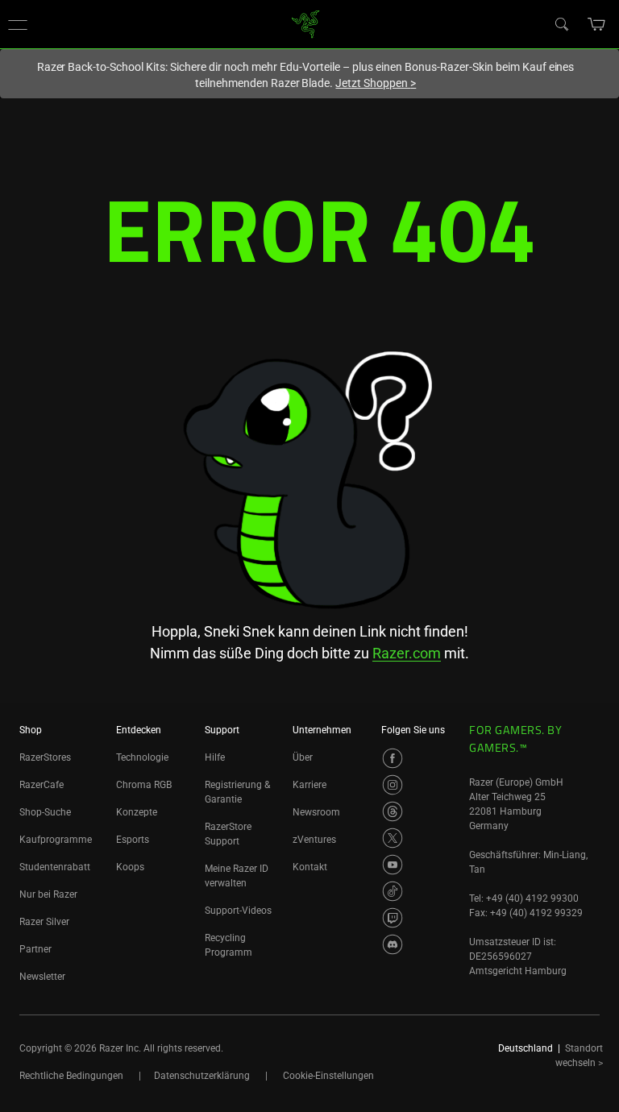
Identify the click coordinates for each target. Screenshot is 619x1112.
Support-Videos (238, 910)
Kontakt (310, 867)
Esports (132, 839)
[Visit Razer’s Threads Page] (392, 811)
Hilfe (215, 757)
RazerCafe (41, 784)
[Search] (561, 23)
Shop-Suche (45, 812)
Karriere (309, 784)
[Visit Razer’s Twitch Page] (392, 918)
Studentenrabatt (54, 867)
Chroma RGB (144, 784)
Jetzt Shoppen (375, 83)
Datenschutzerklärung (202, 1075)
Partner (35, 949)
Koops (130, 867)
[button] (17, 24)
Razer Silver (44, 921)
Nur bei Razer (48, 894)
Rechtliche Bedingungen (71, 1075)
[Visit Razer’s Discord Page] (392, 944)
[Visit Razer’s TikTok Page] (392, 891)
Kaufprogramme (55, 839)
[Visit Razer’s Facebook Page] (392, 758)
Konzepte (136, 812)
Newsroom (316, 812)
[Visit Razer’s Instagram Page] (392, 785)
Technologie (142, 757)
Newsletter (42, 976)
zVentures (314, 839)
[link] (306, 23)
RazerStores (45, 757)
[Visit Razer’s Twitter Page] (392, 838)
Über (303, 757)
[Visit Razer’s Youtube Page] (392, 864)
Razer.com (406, 653)
